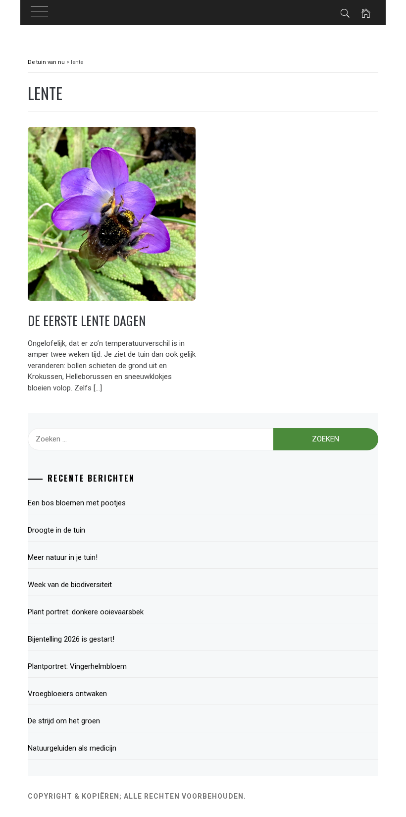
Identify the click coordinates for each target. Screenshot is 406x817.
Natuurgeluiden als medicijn (72, 748)
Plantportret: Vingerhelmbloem (77, 666)
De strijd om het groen (64, 720)
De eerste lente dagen (87, 320)
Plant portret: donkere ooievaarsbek (86, 611)
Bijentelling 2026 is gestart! (71, 639)
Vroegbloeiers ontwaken (67, 693)
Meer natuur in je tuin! (63, 557)
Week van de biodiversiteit (72, 584)
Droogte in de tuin (56, 530)
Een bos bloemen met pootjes (77, 502)
